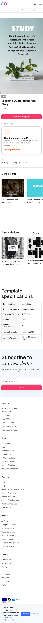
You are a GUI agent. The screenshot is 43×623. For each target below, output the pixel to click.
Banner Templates (8, 465)
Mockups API (7, 563)
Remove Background (10, 542)
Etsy (3, 447)
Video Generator (8, 532)
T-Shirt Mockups (8, 458)
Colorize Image (7, 546)
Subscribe (22, 388)
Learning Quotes (7, 163)
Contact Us (6, 560)
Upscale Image (7, 535)
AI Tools (4, 521)
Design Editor (6, 412)
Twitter (4, 585)
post (18, 163)
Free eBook (6, 507)
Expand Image (7, 539)
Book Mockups (7, 450)
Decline (36, 614)
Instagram (5, 578)
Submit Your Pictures (10, 493)
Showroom (5, 443)
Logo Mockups (7, 454)
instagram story (20, 10)
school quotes (27, 163)
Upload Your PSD (8, 496)
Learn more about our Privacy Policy (11, 617)
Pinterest (5, 581)
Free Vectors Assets (9, 430)
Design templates (7, 10)
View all (36, 233)
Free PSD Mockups (9, 419)
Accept (26, 614)
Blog (3, 570)
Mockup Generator (9, 408)
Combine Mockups (9, 504)
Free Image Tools (8, 426)
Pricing (4, 567)
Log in (3, 482)
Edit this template (21, 116)
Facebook (5, 574)
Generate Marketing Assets (12, 489)
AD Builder (5, 415)
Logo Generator (7, 528)
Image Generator (8, 524)
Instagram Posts (8, 461)
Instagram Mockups (9, 469)
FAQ (3, 486)
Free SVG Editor (7, 423)
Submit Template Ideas (10, 500)
